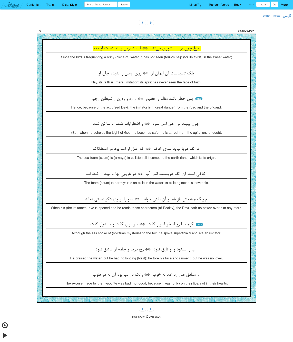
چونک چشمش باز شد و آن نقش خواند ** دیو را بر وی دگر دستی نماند (146, 199)
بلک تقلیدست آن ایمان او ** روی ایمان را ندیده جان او (146, 73)
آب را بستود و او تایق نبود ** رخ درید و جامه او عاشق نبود (146, 249)
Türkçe (276, 15)
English (266, 15)
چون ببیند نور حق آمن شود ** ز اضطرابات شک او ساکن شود (146, 124)
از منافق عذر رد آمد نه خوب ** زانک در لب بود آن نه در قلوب (146, 275)
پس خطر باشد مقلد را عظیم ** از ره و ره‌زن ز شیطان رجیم (142, 99)
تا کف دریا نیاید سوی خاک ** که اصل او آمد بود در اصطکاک (146, 149)
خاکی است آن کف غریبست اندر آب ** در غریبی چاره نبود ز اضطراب (146, 174)
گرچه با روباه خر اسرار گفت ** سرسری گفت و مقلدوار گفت (142, 224)
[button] (34, 4)
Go (274, 4)
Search (124, 4)
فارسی (287, 16)
